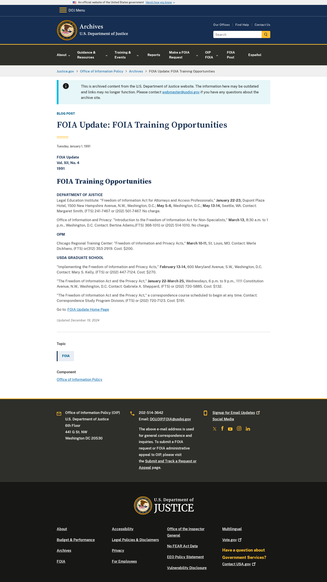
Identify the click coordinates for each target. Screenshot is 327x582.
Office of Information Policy (79, 379)
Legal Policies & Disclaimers (135, 540)
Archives (64, 550)
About (62, 529)
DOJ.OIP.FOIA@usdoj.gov (170, 419)
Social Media (223, 419)
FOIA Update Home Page (88, 309)
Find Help (242, 24)
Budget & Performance (76, 540)
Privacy (118, 550)
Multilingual (232, 529)
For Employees (124, 561)
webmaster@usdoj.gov (181, 92)
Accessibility (122, 529)
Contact (236, 564)
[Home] (93, 39)
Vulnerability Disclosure (187, 568)
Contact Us (262, 24)
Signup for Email (233, 413)
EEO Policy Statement (185, 557)
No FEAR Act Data (182, 546)
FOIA (61, 561)
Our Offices (221, 24)
